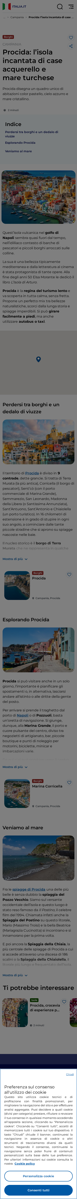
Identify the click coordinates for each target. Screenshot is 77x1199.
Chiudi (70, 1074)
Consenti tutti (39, 1190)
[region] (38, 1134)
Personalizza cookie (38, 1176)
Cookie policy (25, 1163)
